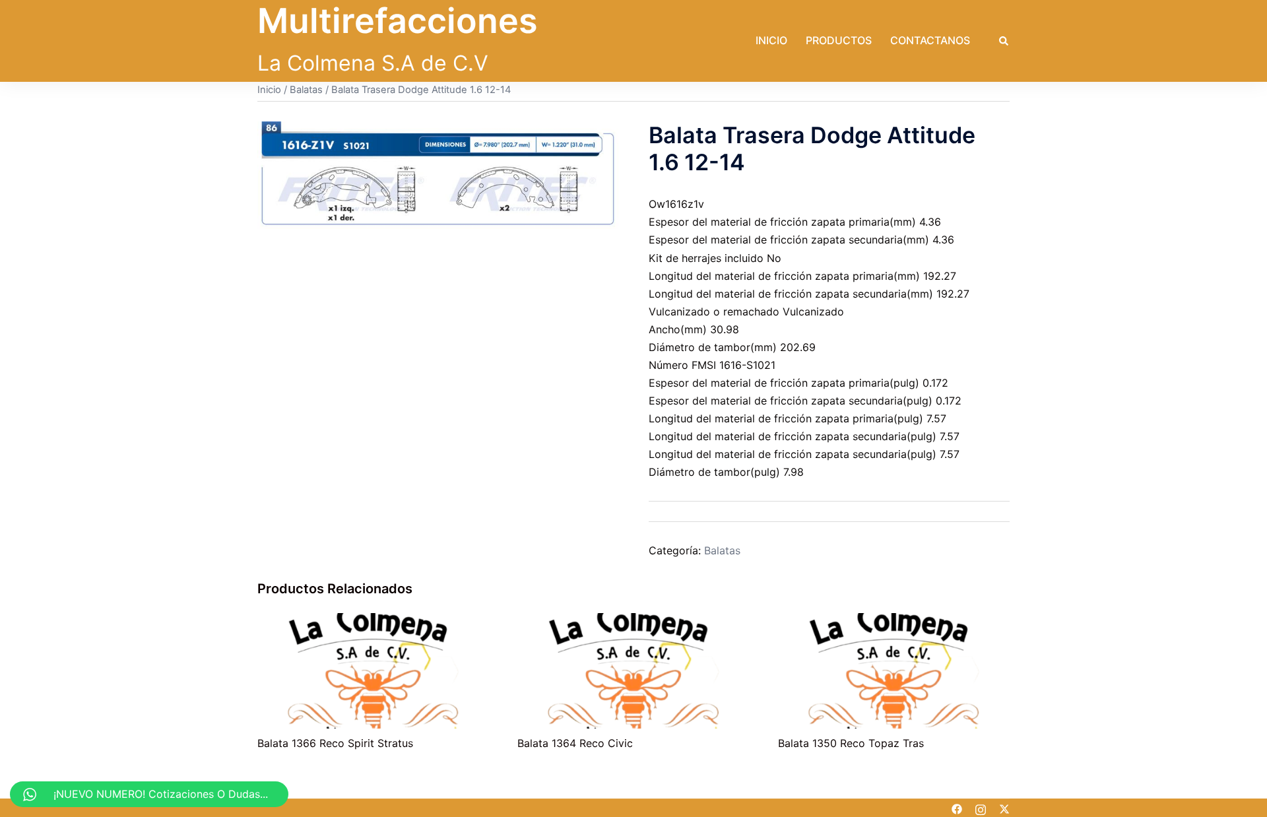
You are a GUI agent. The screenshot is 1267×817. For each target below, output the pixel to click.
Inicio (771, 40)
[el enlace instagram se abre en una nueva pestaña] (980, 807)
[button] (1004, 41)
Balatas (306, 90)
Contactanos (930, 40)
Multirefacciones (397, 21)
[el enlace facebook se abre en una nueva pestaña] (957, 807)
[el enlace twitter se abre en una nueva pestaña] (1004, 807)
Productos (839, 40)
